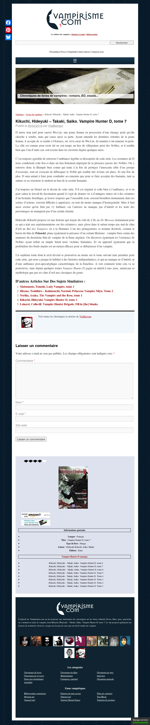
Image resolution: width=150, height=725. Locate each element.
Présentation (54, 51)
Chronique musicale (105, 679)
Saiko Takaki (88, 546)
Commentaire (25, 360)
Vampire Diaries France (70, 700)
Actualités (28, 682)
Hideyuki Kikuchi (74, 546)
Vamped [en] (29, 700)
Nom (20, 402)
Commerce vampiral (69, 679)
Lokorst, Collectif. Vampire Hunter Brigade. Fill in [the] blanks (59, 304)
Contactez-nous (97, 51)
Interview (101, 675)
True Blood (101, 696)
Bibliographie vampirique (35, 693)
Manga (83, 543)
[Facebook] (8, 22)
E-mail (21, 414)
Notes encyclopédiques (34, 679)
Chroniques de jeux (105, 672)
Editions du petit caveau (71, 693)
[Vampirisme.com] (75, 28)
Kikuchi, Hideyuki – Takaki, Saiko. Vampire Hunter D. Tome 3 (76, 579)
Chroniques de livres (33, 672)
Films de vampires (104, 693)
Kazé (80, 550)
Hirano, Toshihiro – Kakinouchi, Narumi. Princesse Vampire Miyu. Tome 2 (66, 291)
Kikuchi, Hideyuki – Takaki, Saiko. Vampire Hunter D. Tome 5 (76, 572)
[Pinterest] (8, 30)
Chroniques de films (69, 672)
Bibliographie (92, 34)
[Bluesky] (8, 37)
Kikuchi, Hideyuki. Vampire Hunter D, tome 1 (48, 300)
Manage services (140, 720)
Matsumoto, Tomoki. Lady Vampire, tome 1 (47, 286)
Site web (21, 425)
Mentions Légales (78, 34)
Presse (63, 51)
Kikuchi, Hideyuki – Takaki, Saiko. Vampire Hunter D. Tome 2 (76, 582)
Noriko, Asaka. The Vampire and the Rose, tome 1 (51, 295)
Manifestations (67, 675)
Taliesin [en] (66, 696)
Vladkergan (55, 126)
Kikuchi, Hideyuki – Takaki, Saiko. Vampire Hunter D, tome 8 (76, 562)
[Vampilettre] (72, 51)
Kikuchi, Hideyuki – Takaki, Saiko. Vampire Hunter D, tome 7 (76, 566)
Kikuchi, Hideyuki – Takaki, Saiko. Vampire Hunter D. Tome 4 (76, 576)
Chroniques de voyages (34, 675)
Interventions (84, 51)
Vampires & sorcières (106, 700)
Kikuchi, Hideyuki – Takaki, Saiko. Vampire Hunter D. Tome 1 (76, 585)
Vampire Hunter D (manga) (75, 556)
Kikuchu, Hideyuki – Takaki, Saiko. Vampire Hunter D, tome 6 (76, 569)
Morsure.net (29, 696)
